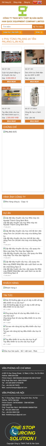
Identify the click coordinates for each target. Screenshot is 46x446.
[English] (39, 2)
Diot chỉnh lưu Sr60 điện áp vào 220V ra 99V (34, 73)
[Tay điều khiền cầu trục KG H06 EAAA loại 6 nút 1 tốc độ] (11, 96)
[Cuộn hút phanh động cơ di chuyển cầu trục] (11, 56)
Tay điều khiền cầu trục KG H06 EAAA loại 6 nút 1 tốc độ (11, 114)
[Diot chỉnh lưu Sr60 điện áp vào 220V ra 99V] (34, 56)
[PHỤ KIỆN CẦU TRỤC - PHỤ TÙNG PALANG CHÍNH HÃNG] (23, 10)
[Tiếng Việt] (35, 2)
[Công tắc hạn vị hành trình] (34, 96)
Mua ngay (11, 81)
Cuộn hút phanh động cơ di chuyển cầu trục (11, 73)
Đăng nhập (17, 2)
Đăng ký (27, 2)
